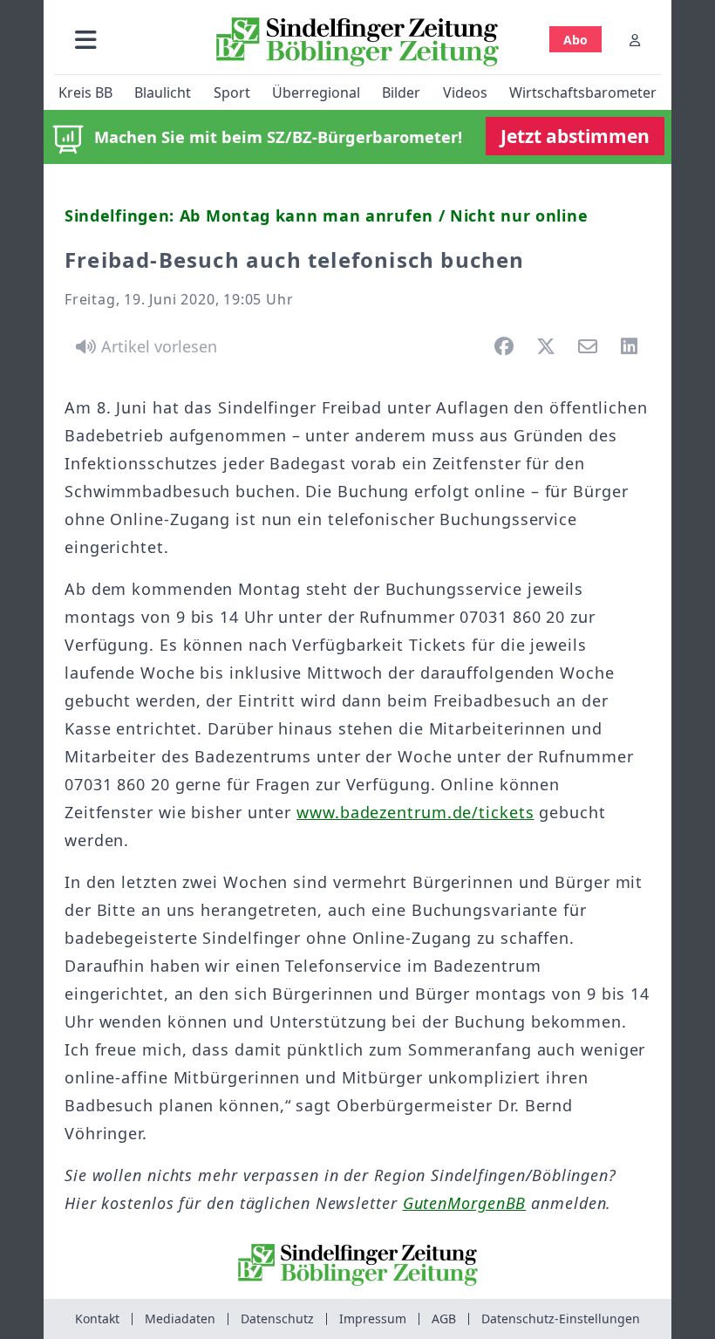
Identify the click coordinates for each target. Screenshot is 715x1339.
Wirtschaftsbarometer (583, 92)
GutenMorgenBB (465, 1202)
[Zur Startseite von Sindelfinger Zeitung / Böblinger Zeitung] (357, 41)
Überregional (316, 92)
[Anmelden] (635, 40)
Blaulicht (162, 92)
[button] (86, 39)
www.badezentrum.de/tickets (415, 812)
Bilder (401, 92)
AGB (444, 1318)
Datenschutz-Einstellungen (560, 1318)
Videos (465, 92)
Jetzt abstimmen (575, 136)
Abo (575, 39)
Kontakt (97, 1318)
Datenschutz (277, 1318)
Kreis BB (85, 92)
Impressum (372, 1318)
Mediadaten (180, 1318)
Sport (232, 92)
